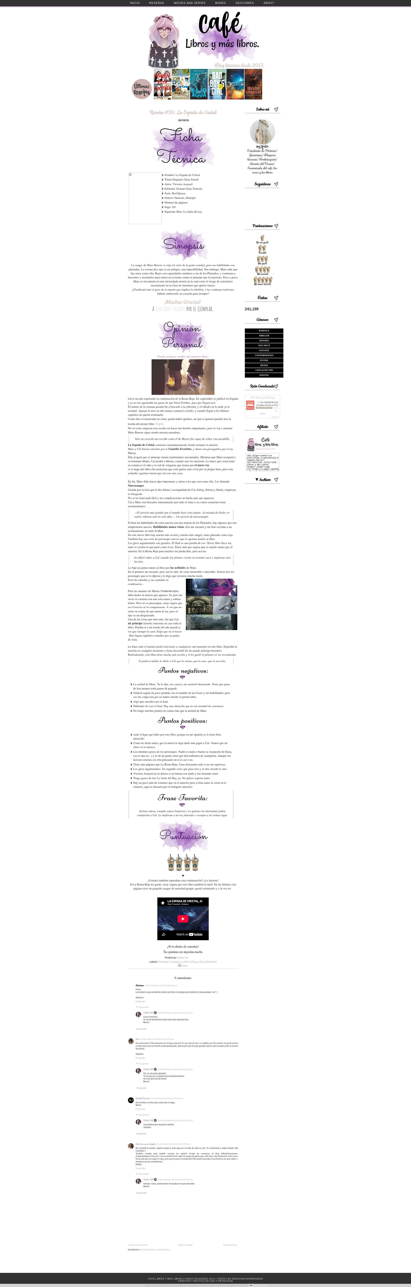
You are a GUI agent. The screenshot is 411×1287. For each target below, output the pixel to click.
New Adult (264, 345)
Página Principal (185, 1245)
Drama (264, 365)
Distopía (163, 961)
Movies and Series (190, 3)
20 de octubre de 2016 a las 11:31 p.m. (157, 1039)
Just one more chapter (146, 1144)
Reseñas (211, 961)
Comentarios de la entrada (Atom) (155, 1250)
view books (275, 417)
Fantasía (174, 961)
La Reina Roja (188, 961)
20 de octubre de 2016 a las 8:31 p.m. (161, 985)
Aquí (159, 423)
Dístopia (264, 341)
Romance (264, 331)
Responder (140, 1001)
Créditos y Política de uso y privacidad (205, 1281)
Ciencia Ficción (264, 370)
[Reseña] (162, 99)
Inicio (135, 3)
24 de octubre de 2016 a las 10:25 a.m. (174, 1144)
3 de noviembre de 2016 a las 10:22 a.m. (175, 1013)
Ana (138, 1039)
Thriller (264, 336)
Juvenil (264, 360)
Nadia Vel (148, 1012)
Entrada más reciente (138, 1245)
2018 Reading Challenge (262, 397)
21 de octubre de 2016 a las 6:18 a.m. (167, 1098)
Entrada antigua (230, 1245)
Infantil (264, 375)
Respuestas (144, 1007)
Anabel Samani (143, 1098)
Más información (260, 1285)
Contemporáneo (264, 355)
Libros (201, 961)
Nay (258, 402)
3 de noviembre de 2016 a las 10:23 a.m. (175, 1069)
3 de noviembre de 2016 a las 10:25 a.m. (175, 1180)
